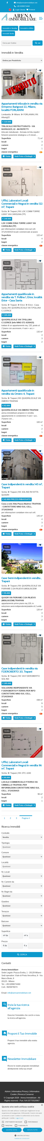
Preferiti (31, 10)
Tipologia (5, 843)
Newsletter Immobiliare (22, 1059)
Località (4, 862)
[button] (22, 1135)
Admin (7, 1091)
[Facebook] (7, 3)
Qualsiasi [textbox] (6, 857)
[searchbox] (22, 847)
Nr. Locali (5, 872)
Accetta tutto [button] (11, 1130)
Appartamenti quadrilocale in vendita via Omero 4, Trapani (17, 392)
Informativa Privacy (20, 1091)
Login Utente (20, 10)
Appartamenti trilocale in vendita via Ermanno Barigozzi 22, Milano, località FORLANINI (21, 107)
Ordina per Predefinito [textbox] (12, 60)
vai (38, 43)
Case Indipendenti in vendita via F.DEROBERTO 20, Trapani (19, 670)
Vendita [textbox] (6, 837)
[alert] (22, 1122)
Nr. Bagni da (6, 892)
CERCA (23, 955)
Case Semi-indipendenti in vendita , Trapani (21, 580)
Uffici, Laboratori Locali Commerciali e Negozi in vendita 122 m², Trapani (22, 204)
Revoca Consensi (26, 1094)
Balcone (5, 921)
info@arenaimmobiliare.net (26, 3)
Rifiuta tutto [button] (32, 1130)
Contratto (5, 833)
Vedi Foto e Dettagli (23, 156)
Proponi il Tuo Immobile (22, 1033)
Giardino (5, 902)
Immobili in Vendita (10, 28)
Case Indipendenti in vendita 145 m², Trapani (22, 486)
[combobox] (22, 60)
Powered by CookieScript (22, 1138)
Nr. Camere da (7, 882)
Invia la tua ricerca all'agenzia (18, 1006)
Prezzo (4, 941)
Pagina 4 (26, 818)
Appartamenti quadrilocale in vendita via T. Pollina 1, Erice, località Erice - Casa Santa (21, 297)
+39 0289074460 (23, 6)
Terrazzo (5, 911)
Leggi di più (19, 1118)
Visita (8, 156)
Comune (5, 852)
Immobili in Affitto (26, 28)
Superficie (5, 931)
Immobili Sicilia (8, 34)
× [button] (42, 1105)
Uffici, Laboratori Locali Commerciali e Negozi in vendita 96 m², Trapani (21, 765)
